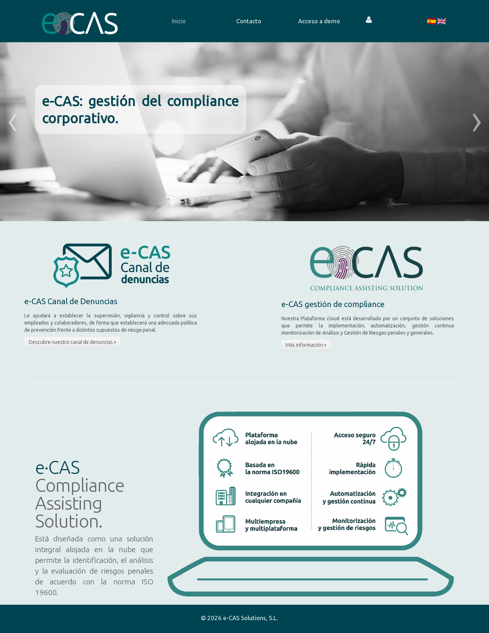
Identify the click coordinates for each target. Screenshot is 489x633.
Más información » (306, 345)
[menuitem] (178, 21)
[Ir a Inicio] (80, 21)
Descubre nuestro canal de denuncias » (72, 342)
